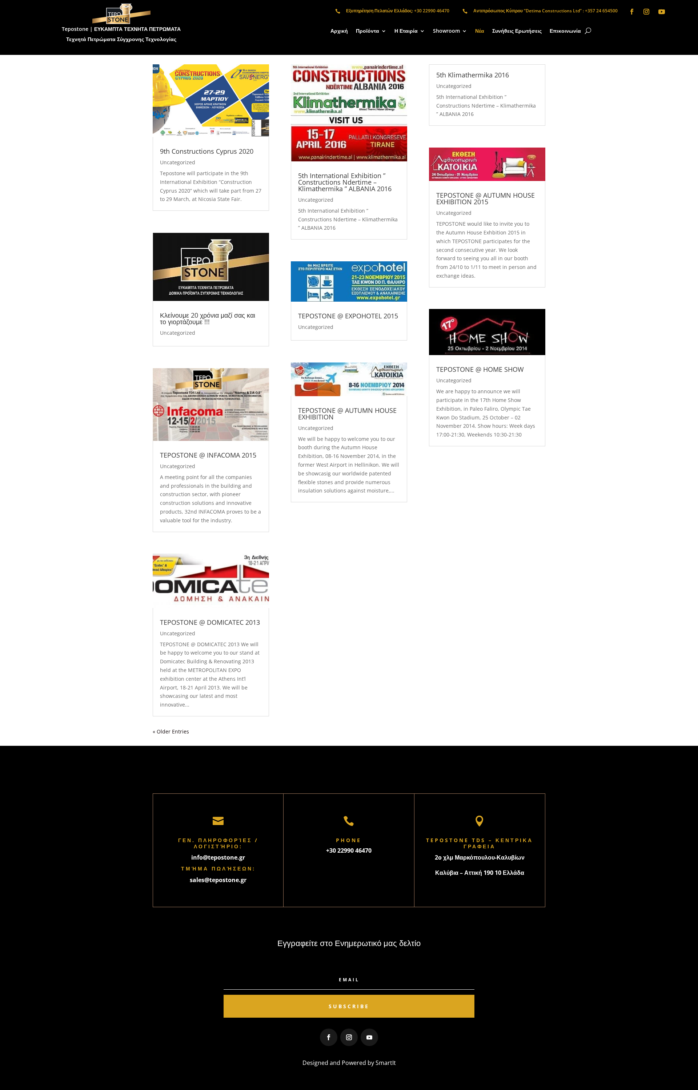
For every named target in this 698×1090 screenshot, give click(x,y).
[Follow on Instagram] (646, 11)
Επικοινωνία (565, 31)
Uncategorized (177, 162)
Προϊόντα (367, 31)
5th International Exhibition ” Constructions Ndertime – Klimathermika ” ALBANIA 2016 (345, 182)
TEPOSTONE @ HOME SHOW (480, 369)
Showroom (446, 31)
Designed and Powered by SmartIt (349, 1063)
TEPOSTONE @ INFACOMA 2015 (208, 455)
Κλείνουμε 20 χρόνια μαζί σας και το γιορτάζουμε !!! (207, 318)
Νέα (479, 31)
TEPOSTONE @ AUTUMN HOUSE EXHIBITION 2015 (485, 198)
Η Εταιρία (406, 31)
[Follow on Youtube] (661, 11)
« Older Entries (171, 731)
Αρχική (339, 31)
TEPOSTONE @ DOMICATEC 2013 (210, 622)
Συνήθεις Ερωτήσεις (517, 31)
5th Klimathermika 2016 (472, 75)
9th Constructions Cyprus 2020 (206, 151)
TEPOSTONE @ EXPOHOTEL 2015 (348, 315)
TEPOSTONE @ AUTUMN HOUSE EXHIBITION (347, 413)
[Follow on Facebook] (632, 11)
